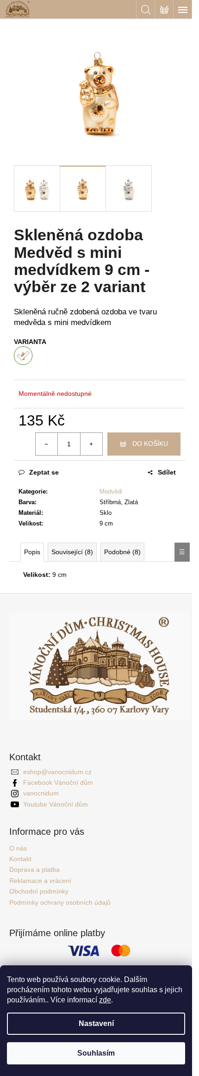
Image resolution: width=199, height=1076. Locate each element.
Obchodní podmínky (38, 891)
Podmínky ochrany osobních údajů (60, 902)
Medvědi (111, 491)
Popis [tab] (32, 552)
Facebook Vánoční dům (58, 782)
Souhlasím (96, 1053)
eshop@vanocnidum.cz (57, 772)
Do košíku (150, 443)
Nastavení (96, 1023)
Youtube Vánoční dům (55, 804)
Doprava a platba (34, 869)
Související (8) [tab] (72, 552)
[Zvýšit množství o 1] (91, 444)
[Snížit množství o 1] (47, 444)
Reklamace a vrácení (40, 880)
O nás (18, 848)
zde (105, 1000)
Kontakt (20, 859)
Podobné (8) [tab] (122, 552)
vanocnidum (41, 793)
